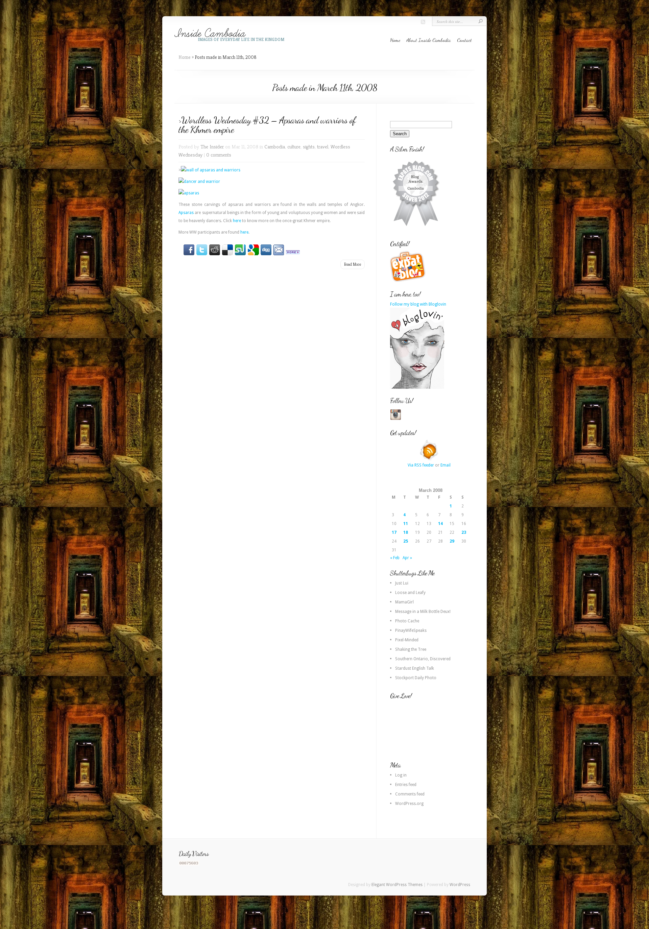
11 (405, 523)
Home (395, 40)
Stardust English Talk (414, 668)
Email (445, 465)
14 (440, 523)
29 (452, 541)
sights (309, 146)
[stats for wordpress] (189, 864)
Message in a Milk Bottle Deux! (423, 611)
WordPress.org (409, 803)
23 (463, 532)
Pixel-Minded (406, 640)
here (237, 220)
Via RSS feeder (421, 465)
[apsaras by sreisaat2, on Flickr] (188, 193)
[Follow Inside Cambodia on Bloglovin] (417, 387)
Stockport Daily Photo (415, 677)
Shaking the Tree (410, 649)
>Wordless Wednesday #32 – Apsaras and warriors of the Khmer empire (267, 124)
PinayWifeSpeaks (411, 630)
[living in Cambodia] (408, 281)
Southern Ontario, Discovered (423, 659)
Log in (401, 775)
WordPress (460, 884)
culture (294, 146)
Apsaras (186, 212)
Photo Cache (407, 621)
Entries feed (405, 784)
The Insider (212, 146)
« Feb (395, 557)
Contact (464, 40)
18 (405, 532)
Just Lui (401, 583)
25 (405, 541)
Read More (352, 264)
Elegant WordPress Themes (397, 884)
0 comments (218, 154)
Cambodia (274, 146)
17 (394, 532)
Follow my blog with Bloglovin (418, 304)
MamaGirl (404, 602)
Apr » (407, 557)
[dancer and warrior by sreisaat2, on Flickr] (199, 181)
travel (322, 146)
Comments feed (410, 794)
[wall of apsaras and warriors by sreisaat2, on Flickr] (210, 170)
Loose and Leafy (410, 592)
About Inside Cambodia (428, 40)
